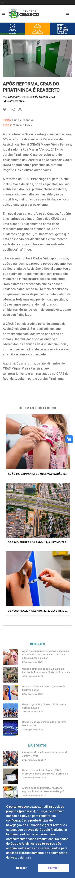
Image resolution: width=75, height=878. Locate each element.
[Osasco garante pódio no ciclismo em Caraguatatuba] (10, 710)
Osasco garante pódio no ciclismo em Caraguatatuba (44, 706)
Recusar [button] (21, 868)
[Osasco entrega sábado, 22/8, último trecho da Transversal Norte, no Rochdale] (38, 510)
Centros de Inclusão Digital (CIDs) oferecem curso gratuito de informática (45, 772)
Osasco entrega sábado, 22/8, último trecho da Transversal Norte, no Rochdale (39, 542)
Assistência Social (15, 101)
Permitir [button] (53, 868)
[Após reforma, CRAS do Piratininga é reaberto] (37, 58)
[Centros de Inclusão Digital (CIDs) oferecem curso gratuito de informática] (10, 776)
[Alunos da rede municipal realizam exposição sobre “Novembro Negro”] (10, 794)
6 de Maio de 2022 (44, 96)
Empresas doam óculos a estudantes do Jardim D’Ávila (45, 754)
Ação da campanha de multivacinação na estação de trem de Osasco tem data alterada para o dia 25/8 (39, 474)
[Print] (21, 109)
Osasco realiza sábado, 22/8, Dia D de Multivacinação (39, 610)
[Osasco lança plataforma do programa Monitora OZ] (10, 728)
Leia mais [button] (24, 857)
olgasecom (14, 96)
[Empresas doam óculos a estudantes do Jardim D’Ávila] (10, 758)
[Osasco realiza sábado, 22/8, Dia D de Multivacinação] (38, 578)
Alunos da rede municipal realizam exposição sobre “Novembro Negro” (43, 789)
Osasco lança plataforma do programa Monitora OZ (44, 724)
